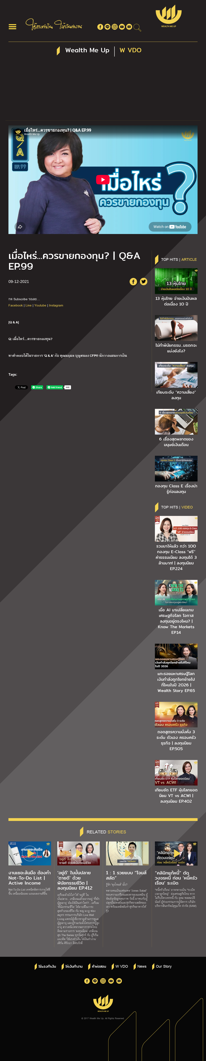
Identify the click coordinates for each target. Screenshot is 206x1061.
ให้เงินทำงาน (73, 966)
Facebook (15, 305)
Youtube (40, 305)
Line (29, 305)
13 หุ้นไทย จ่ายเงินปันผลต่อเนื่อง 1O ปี (176, 301)
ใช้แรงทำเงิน (47, 966)
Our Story (164, 966)
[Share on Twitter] (143, 281)
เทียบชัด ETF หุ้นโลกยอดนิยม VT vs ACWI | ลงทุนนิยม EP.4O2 (176, 795)
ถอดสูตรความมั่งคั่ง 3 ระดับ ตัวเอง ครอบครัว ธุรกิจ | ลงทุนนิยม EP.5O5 (176, 740)
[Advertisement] (103, 90)
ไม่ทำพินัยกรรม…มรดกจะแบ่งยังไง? (176, 348)
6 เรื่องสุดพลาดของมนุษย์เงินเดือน (176, 441)
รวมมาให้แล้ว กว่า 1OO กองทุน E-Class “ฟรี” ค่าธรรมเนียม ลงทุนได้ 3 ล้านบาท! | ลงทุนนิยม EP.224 (176, 557)
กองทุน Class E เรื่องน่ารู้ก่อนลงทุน (176, 488)
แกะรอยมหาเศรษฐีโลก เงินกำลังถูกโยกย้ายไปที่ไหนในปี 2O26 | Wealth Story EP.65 (176, 682)
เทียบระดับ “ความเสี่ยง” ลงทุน (176, 395)
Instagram (56, 305)
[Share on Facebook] (133, 281)
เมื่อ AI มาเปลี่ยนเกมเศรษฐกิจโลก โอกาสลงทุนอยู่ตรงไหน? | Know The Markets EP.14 (176, 621)
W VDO (121, 966)
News (141, 966)
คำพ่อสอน (99, 966)
